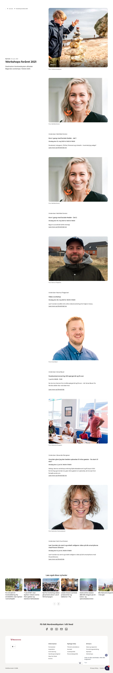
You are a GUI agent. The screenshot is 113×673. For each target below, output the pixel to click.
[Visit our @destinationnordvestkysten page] (56, 629)
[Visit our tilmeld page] (61, 629)
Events (50, 658)
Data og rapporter (91, 647)
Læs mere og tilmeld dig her (58, 147)
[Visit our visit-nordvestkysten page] (66, 629)
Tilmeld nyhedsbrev (73, 647)
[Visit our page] (46, 629)
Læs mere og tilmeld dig (56, 389)
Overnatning (52, 651)
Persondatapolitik (72, 654)
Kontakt (69, 649)
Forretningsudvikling (92, 649)
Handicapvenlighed (54, 654)
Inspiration (51, 649)
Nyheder (11, 8)
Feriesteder (51, 647)
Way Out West (52, 656)
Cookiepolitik (71, 651)
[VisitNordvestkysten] (16, 640)
